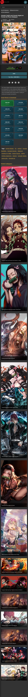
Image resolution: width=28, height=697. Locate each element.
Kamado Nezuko (11, 151)
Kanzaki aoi (12, 158)
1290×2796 (7, 109)
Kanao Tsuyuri (16, 153)
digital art (20, 151)
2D (15, 148)
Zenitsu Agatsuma (6, 156)
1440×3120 (20, 128)
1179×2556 (21, 102)
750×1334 (7, 141)
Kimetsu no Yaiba (6, 153)
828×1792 (21, 115)
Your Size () (14, 77)
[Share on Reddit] (18, 82)
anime (23, 153)
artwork (15, 156)
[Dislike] (20, 68)
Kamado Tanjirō (22, 156)
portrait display (10, 148)
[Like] (17, 68)
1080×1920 (7, 128)
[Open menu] (25, 2)
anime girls (4, 158)
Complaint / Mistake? (6, 20)
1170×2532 (7, 115)
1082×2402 (7, 102)
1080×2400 (7, 122)
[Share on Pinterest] (15, 82)
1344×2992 (7, 135)
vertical (19, 148)
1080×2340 (20, 122)
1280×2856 (20, 135)
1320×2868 (20, 109)
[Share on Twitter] (12, 82)
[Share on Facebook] (9, 82)
